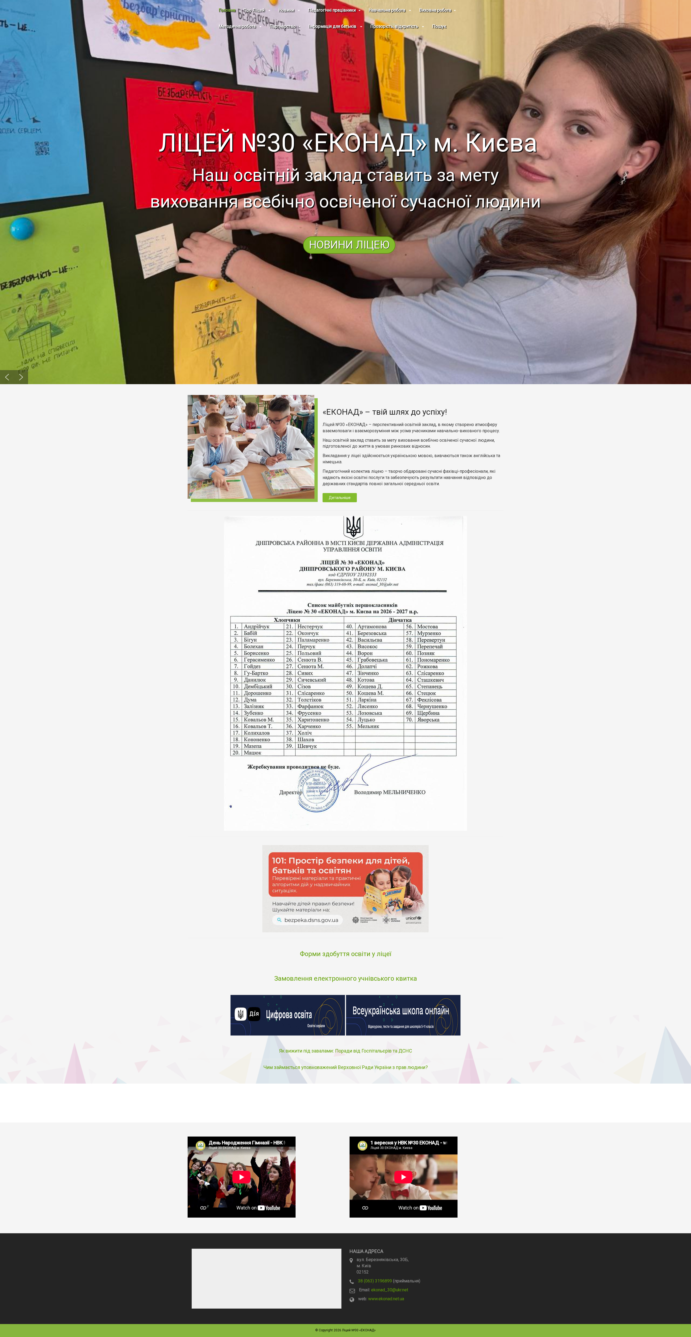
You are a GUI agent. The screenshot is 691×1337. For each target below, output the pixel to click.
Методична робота (238, 26)
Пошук (439, 26)
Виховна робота (435, 10)
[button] (345, 192)
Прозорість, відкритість (394, 26)
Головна (227, 10)
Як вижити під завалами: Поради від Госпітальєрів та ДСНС (345, 1051)
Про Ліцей (254, 10)
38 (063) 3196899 (375, 1281)
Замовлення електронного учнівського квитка (345, 978)
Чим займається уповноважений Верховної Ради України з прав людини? (345, 1067)
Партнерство (283, 26)
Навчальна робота (387, 10)
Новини (287, 10)
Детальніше (340, 497)
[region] (345, 192)
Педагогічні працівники (332, 10)
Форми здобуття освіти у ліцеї (345, 954)
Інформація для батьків (333, 26)
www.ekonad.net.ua (386, 1298)
